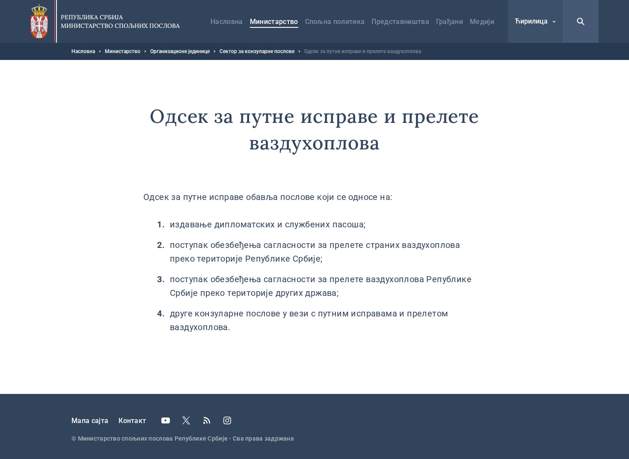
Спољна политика (335, 22)
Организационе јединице (180, 51)
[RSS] (206, 420)
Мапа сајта (89, 421)
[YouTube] (165, 420)
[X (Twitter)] (186, 420)
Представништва (400, 22)
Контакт (132, 421)
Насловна (227, 22)
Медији (482, 22)
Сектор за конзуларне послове (257, 51)
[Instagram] (227, 420)
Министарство (274, 22)
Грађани (449, 22)
